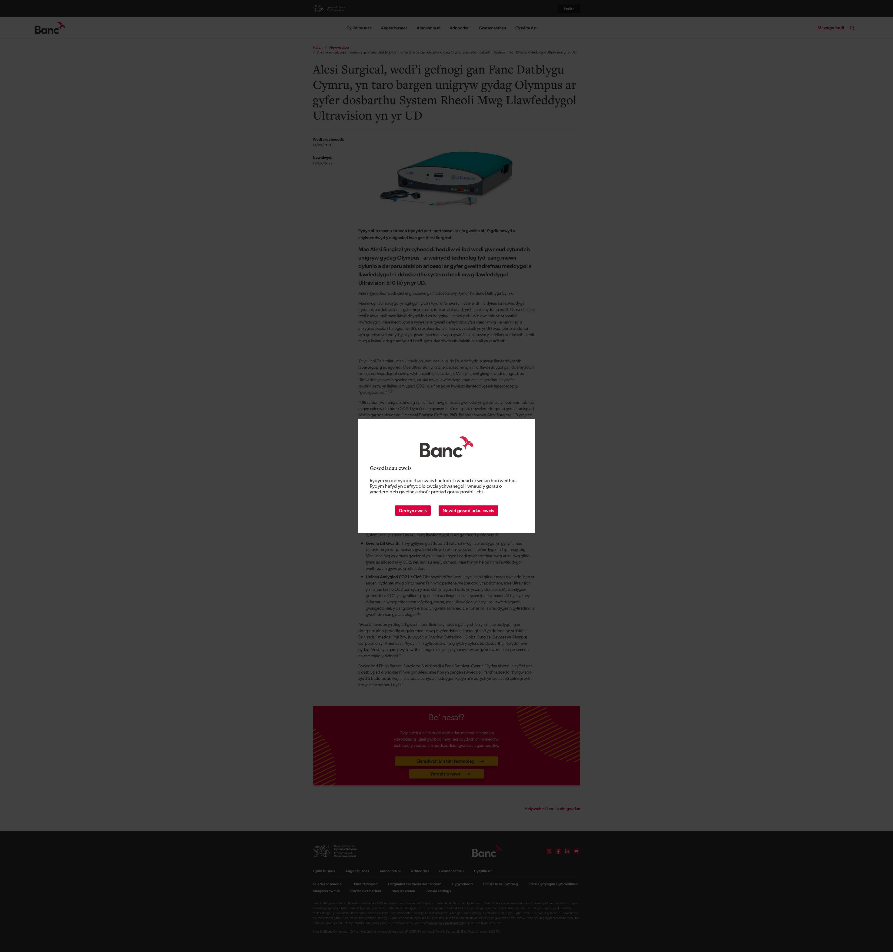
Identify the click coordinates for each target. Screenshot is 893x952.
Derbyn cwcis (413, 510)
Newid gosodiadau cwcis (468, 510)
